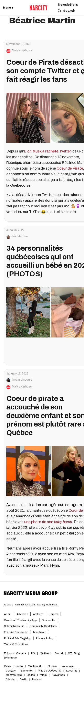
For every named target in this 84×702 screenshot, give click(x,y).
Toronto (18, 666)
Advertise (22, 614)
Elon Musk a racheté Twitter (47, 151)
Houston (37, 679)
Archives (38, 614)
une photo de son (48, 522)
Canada (21, 653)
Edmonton (27, 670)
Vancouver (68, 666)
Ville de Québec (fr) (49, 670)
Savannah (58, 675)
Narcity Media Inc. (47, 604)
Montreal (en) (14, 675)
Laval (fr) (71, 670)
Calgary (11, 670)
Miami (43, 675)
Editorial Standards (16, 632)
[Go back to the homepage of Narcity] (38, 8)
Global (59, 653)
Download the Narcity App (20, 620)
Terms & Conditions (16, 644)
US (33, 653)
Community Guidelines (43, 626)
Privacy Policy (44, 638)
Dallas (31, 675)
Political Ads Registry (17, 638)
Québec (45, 653)
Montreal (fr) (35, 666)
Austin (23, 679)
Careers (53, 614)
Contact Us (48, 620)
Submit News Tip (14, 626)
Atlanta (10, 679)
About (7, 614)
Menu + (8, 7)
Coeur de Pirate (70, 168)
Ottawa (52, 666)
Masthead (39, 632)
